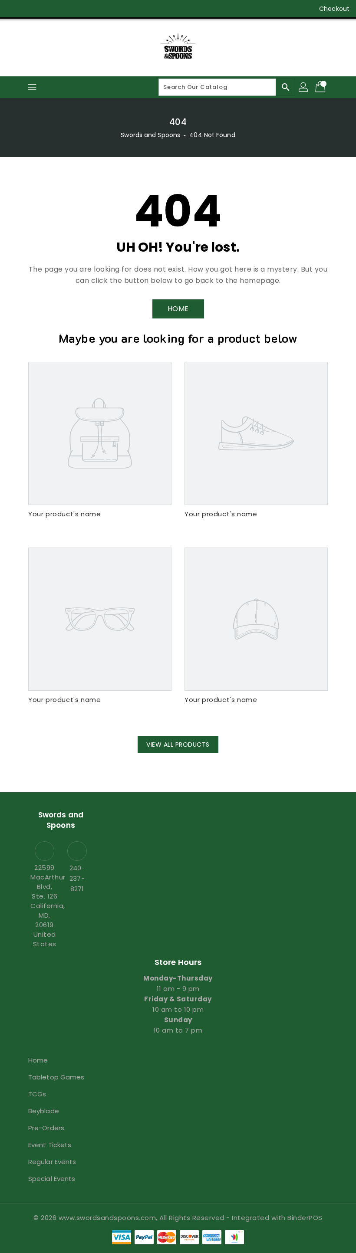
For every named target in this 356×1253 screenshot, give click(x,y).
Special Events (51, 1178)
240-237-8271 (77, 878)
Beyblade (43, 1110)
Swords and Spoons (150, 135)
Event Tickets (49, 1144)
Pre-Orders (46, 1127)
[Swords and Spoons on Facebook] (13, 8)
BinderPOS (305, 1217)
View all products (178, 744)
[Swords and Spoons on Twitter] (30, 8)
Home (38, 1060)
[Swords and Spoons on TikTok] (96, 8)
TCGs (37, 1094)
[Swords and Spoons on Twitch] (79, 8)
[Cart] (321, 87)
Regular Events (52, 1161)
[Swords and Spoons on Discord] (63, 8)
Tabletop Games (56, 1077)
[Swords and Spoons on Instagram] (46, 8)
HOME (178, 309)
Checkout (334, 8)
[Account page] (304, 87)
